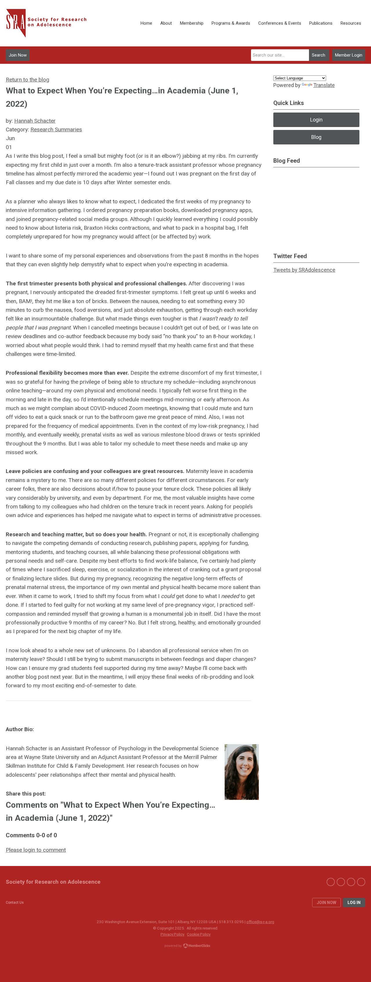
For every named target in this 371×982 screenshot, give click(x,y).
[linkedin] (351, 882)
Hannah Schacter (35, 120)
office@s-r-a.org (260, 921)
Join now (326, 902)
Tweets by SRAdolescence (304, 270)
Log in (354, 902)
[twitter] (341, 882)
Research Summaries (56, 129)
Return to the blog (27, 79)
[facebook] (331, 882)
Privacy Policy (172, 934)
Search (318, 55)
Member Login (348, 55)
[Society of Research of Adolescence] (49, 23)
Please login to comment (36, 850)
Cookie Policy (198, 934)
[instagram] (361, 882)
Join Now (18, 55)
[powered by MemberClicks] (185, 946)
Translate (324, 85)
